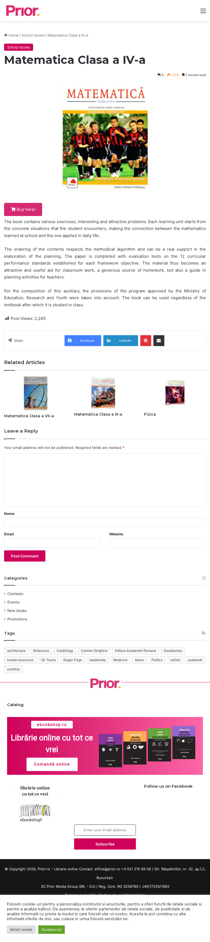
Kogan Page (72, 660)
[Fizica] (175, 392)
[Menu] (203, 13)
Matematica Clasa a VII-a (29, 415)
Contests (15, 594)
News (139, 660)
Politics (157, 660)
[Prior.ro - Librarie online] (22, 10)
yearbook (195, 660)
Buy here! (25, 209)
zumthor (13, 669)
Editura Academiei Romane (135, 651)
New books (17, 610)
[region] (105, 746)
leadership (98, 660)
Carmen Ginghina (94, 651)
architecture (16, 651)
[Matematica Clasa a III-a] (105, 392)
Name (9, 513)
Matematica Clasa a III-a (98, 414)
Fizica (150, 414)
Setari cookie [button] (21, 929)
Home (13, 35)
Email (9, 534)
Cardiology (65, 651)
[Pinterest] (145, 340)
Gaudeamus (173, 651)
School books (33, 35)
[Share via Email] (158, 340)
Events (13, 602)
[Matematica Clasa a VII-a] (35, 393)
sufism (175, 660)
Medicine (120, 660)
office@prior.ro (107, 869)
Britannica (41, 651)
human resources (20, 660)
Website (116, 534)
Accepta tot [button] (52, 929)
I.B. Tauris (48, 660)
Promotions (17, 619)
